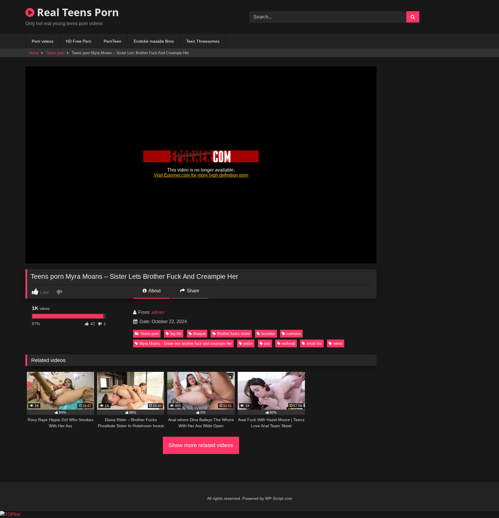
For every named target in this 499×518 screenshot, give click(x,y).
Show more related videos (201, 445)
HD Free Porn (78, 41)
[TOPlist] (10, 514)
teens (337, 343)
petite (248, 343)
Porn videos (42, 41)
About (154, 290)
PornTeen (112, 41)
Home (34, 53)
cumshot (293, 333)
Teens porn (55, 53)
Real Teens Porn (76, 12)
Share (192, 290)
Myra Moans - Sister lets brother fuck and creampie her (185, 343)
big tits (176, 333)
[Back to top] (481, 500)
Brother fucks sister (233, 333)
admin (157, 312)
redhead (288, 343)
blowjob (199, 333)
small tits (314, 343)
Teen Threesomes (202, 41)
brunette (268, 333)
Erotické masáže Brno (154, 41)
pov (267, 343)
